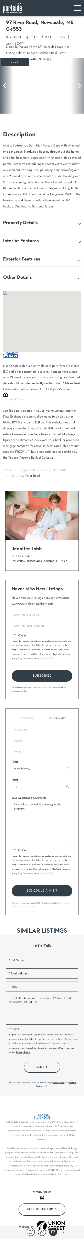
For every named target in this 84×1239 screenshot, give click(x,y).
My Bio (63, 561)
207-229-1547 (21, 556)
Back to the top (40, 1209)
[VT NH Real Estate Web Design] (51, 1227)
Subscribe (42, 675)
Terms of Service (22, 907)
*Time (15, 780)
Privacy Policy (13, 399)
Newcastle (60, 470)
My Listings (18, 561)
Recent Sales (34, 561)
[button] (6, 86)
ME (33, 470)
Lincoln (44, 470)
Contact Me (51, 561)
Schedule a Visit (57, 718)
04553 (14, 476)
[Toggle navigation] (77, 8)
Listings (23, 470)
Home (10, 470)
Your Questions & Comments (29, 798)
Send (40, 1067)
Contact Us (26, 718)
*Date (15, 762)
